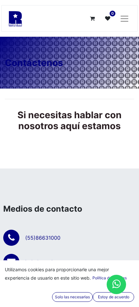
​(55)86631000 (42, 238)
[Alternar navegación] (124, 18)
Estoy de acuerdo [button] (113, 296)
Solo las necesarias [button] (72, 296)
